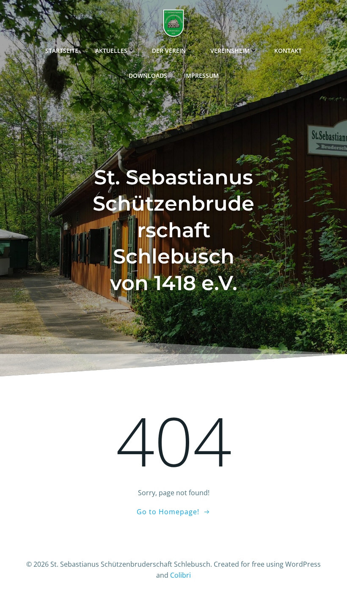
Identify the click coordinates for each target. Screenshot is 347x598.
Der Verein (169, 51)
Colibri (180, 575)
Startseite (61, 51)
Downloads (148, 75)
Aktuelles (111, 51)
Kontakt (288, 51)
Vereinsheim (230, 51)
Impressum (201, 75)
